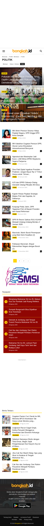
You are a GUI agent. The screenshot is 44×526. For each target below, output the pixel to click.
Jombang (15, 460)
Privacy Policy (28, 519)
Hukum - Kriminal (14, 64)
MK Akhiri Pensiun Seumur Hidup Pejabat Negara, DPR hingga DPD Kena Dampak (25, 133)
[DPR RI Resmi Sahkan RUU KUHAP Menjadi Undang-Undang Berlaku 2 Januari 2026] (6, 223)
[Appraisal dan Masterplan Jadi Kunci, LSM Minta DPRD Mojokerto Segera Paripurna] (6, 159)
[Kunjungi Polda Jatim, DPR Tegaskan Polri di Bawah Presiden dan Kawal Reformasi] (6, 210)
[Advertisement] (22, 24)
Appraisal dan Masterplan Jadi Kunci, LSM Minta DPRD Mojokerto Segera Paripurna (26, 159)
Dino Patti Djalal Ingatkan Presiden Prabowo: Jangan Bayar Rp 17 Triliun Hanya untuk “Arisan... (27, 172)
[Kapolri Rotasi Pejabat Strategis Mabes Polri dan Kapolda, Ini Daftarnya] (6, 197)
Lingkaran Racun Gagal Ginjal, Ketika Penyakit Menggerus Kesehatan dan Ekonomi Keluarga (25, 430)
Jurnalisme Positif (25, 517)
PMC (20, 519)
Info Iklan (14, 519)
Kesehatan (15, 423)
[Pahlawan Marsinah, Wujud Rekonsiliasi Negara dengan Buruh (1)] (6, 247)
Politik (22, 64)
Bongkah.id (18, 523)
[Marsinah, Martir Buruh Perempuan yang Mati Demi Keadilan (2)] (6, 236)
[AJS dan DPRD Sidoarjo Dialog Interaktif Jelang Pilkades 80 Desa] (6, 185)
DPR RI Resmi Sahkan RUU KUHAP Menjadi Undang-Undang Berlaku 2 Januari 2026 (27, 222)
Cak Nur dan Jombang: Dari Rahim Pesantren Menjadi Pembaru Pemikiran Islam (26, 466)
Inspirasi (15, 449)
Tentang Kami (8, 517)
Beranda (4, 57)
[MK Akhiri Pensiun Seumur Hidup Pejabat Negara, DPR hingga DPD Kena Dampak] (6, 134)
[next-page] (28, 261)
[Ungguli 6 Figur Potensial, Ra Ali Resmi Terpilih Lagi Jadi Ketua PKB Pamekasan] (22, 99)
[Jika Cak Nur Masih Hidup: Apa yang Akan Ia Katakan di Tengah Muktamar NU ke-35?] (6, 456)
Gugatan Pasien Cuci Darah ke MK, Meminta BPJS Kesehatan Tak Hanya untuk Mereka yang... (26, 418)
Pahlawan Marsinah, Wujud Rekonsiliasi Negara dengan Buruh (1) (26, 246)
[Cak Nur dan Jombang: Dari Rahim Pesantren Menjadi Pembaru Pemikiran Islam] (6, 467)
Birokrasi (5, 64)
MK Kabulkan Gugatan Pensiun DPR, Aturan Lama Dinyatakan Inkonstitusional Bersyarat (27, 146)
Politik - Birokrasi (14, 57)
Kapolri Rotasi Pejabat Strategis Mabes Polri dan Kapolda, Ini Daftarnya (25, 196)
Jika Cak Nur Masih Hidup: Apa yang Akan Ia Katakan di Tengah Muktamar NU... (27, 455)
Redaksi (16, 517)
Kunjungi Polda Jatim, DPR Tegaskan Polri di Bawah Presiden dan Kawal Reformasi (25, 209)
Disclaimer (36, 517)
